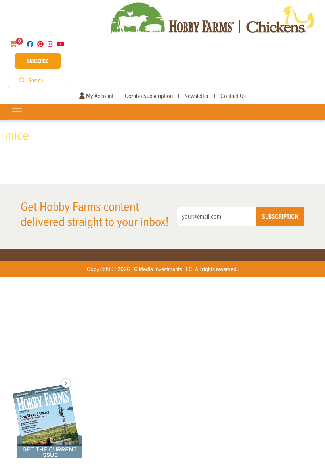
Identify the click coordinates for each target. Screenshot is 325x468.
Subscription (280, 217)
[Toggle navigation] (17, 112)
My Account (99, 96)
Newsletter (196, 96)
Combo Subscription (149, 96)
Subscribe (37, 60)
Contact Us (233, 96)
